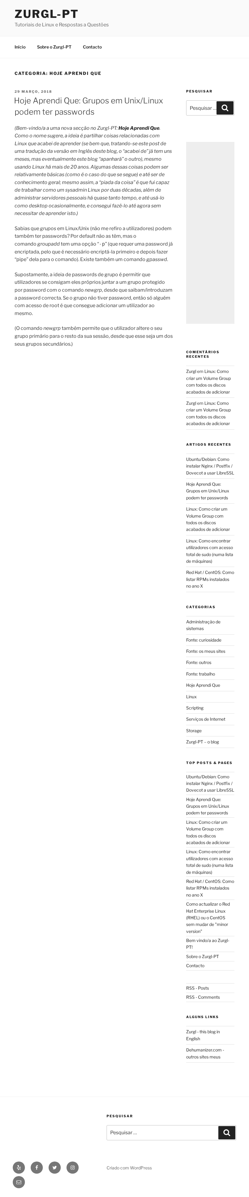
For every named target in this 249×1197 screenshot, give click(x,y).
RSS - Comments (203, 997)
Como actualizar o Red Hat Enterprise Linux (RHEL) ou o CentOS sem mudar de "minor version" (208, 917)
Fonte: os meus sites (205, 651)
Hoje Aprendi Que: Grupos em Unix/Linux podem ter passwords (207, 490)
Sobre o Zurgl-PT (54, 46)
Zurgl (191, 371)
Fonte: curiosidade (203, 639)
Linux (191, 696)
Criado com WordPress (129, 1167)
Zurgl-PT (47, 14)
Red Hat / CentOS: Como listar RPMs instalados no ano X (210, 579)
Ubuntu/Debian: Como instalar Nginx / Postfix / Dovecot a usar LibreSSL (210, 466)
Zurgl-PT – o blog (202, 741)
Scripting (194, 707)
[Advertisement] (210, 233)
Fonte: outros (198, 662)
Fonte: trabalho (200, 673)
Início (20, 46)
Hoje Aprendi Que (203, 685)
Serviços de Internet (205, 719)
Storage (194, 730)
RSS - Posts (197, 988)
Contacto (92, 46)
